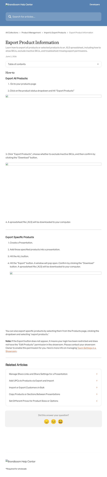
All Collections (12, 32)
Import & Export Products (55, 32)
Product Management (31, 32)
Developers (95, 4)
